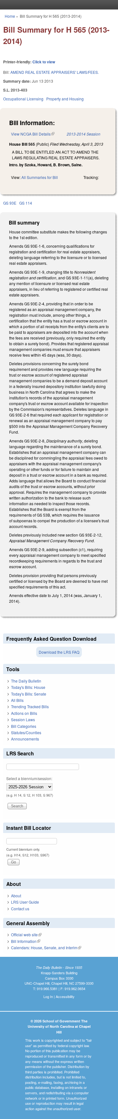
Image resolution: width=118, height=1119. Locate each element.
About (16, 895)
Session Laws (23, 719)
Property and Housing (65, 98)
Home (10, 16)
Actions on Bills (24, 713)
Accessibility (65, 996)
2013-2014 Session (83, 134)
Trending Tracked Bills (30, 706)
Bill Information (25, 941)
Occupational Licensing (23, 98)
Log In (48, 996)
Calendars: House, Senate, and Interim (46, 947)
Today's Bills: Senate (28, 693)
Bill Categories (23, 726)
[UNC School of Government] (58, 5)
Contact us (20, 908)
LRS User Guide (25, 902)
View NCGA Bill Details (32, 134)
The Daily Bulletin (26, 680)
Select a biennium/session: (29, 778)
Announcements (25, 738)
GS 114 (25, 203)
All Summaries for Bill (39, 177)
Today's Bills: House (28, 687)
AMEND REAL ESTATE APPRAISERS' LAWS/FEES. (54, 72)
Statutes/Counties (26, 732)
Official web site (26, 934)
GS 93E (9, 203)
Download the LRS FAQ (59, 652)
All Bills (17, 700)
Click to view (43, 62)
